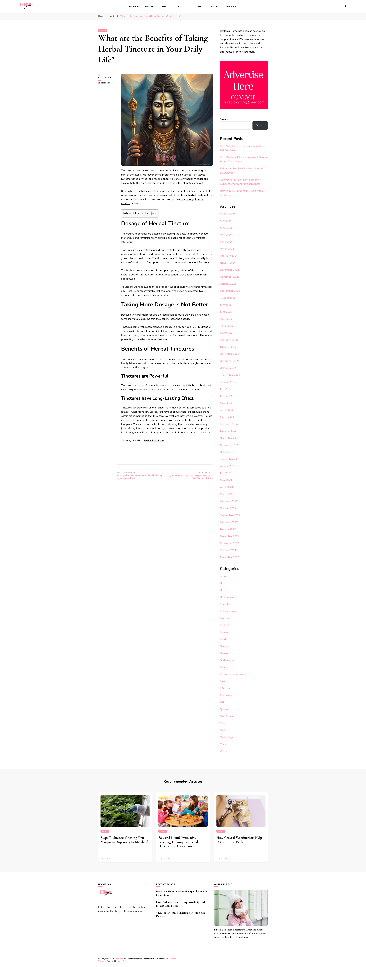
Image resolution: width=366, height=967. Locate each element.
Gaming (224, 646)
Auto (223, 576)
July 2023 (226, 473)
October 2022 (228, 508)
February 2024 (229, 424)
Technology (197, 6)
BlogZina (119, 958)
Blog (223, 583)
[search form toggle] (346, 6)
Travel (223, 744)
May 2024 (226, 403)
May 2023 (226, 480)
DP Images (226, 597)
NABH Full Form (154, 440)
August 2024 (228, 382)
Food (223, 639)
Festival (224, 625)
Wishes (224, 751)
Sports (224, 723)
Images (230, 6)
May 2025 (226, 319)
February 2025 (229, 340)
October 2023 (228, 452)
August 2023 (228, 466)
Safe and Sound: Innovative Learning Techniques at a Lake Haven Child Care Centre (179, 842)
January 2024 (228, 431)
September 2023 (230, 459)
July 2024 (226, 389)
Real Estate (226, 716)
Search (224, 119)
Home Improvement (232, 674)
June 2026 (226, 227)
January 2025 (228, 347)
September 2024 (230, 375)
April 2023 (226, 487)
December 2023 (229, 438)
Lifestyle (225, 688)
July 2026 (226, 220)
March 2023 (227, 494)
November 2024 (229, 361)
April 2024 (226, 410)
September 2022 (230, 515)
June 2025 (226, 312)
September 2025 (230, 291)
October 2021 (228, 550)
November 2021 (229, 543)
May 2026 (226, 234)
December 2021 (229, 536)
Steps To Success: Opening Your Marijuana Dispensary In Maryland (124, 840)
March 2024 (227, 417)
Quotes (224, 709)
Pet (222, 702)
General (224, 653)
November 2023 (229, 445)
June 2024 (226, 396)
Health (179, 6)
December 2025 (229, 269)
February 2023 (229, 501)
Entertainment (228, 611)
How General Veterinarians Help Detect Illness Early (239, 840)
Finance (165, 6)
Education (225, 604)
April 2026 (226, 241)
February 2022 (229, 522)
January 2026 (228, 262)
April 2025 (226, 326)
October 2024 (228, 368)
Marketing (226, 695)
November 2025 (229, 276)
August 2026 (228, 213)
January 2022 (228, 529)
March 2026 (227, 248)
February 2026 (229, 255)
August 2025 (228, 298)
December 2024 (229, 354)
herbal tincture (180, 363)
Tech (222, 730)
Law (222, 681)
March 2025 (227, 333)
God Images (227, 660)
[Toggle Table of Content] (152, 213)
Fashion (149, 6)
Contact (215, 6)
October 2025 (228, 283)
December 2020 (229, 557)
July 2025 (226, 305)
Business (134, 6)
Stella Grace (104, 78)
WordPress (123, 961)
